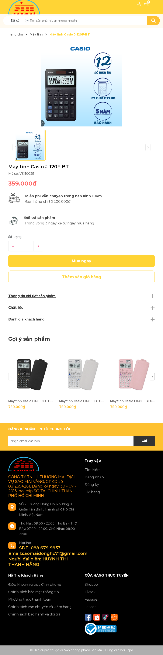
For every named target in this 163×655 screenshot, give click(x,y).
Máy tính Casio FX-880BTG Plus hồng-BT (132, 401)
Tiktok (90, 592)
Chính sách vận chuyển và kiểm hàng (40, 607)
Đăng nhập (94, 477)
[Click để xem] (81, 83)
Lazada (91, 607)
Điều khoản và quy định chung (34, 585)
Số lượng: (15, 237)
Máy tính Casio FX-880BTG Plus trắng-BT (81, 401)
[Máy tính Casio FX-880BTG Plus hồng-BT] (132, 374)
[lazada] (114, 617)
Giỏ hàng (92, 492)
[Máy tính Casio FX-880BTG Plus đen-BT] (30, 374)
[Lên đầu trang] (155, 647)
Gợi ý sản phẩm (29, 339)
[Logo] (24, 7)
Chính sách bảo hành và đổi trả (34, 614)
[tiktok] (105, 617)
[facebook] (88, 617)
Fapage (91, 599)
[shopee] (96, 617)
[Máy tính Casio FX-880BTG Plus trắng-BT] (81, 374)
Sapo (129, 650)
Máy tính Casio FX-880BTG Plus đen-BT (30, 401)
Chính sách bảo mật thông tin (33, 592)
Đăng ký (92, 485)
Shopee (91, 585)
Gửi (144, 441)
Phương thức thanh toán (29, 599)
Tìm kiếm (93, 470)
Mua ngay (81, 261)
